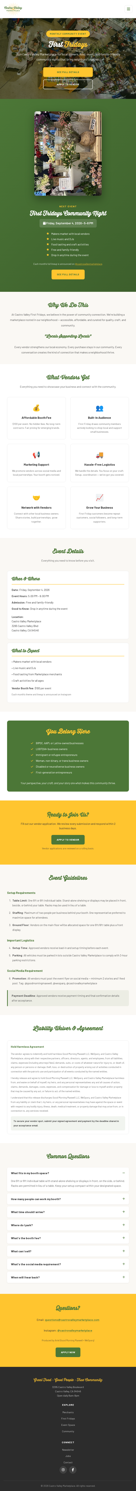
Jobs (68, 1455)
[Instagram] (63, 1470)
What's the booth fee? (26, 1238)
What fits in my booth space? (30, 1173)
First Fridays (68, 1418)
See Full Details (68, 72)
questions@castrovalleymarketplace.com (72, 1319)
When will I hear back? (25, 1277)
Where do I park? (22, 1225)
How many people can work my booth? (36, 1199)
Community (68, 1431)
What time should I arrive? (28, 1212)
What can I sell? (21, 1251)
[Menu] (128, 9)
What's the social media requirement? (36, 1264)
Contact (68, 1462)
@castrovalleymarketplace (88, 264)
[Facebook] (72, 1470)
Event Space (68, 1424)
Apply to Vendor (68, 84)
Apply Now (68, 1352)
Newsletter (68, 1449)
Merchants (68, 1412)
